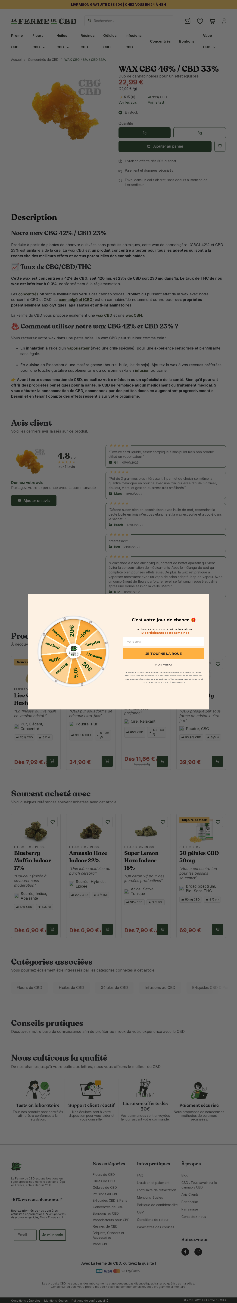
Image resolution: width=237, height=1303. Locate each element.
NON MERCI (163, 664)
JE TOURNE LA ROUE (164, 654)
